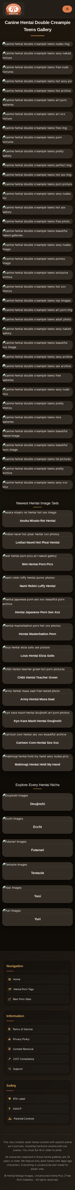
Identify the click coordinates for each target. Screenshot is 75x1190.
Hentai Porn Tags (23, 989)
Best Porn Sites (22, 999)
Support (18, 1068)
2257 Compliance (23, 1058)
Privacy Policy (21, 1039)
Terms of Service (23, 1029)
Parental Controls (24, 1118)
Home (16, 979)
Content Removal (23, 1049)
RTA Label (19, 1098)
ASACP (17, 1108)
